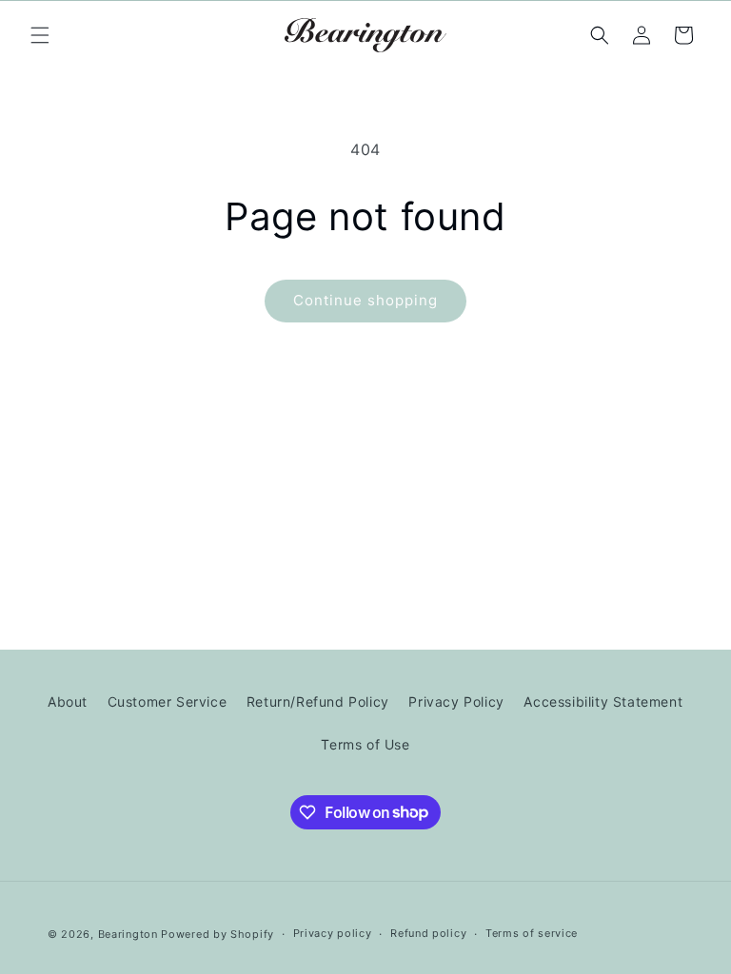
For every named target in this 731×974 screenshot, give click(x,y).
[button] (40, 35)
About (68, 701)
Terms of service (531, 933)
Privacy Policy (456, 701)
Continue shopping (365, 300)
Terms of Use (365, 744)
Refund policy (428, 933)
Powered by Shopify (217, 934)
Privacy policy (332, 933)
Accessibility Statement (603, 701)
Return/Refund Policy (318, 701)
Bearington (128, 934)
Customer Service (167, 701)
